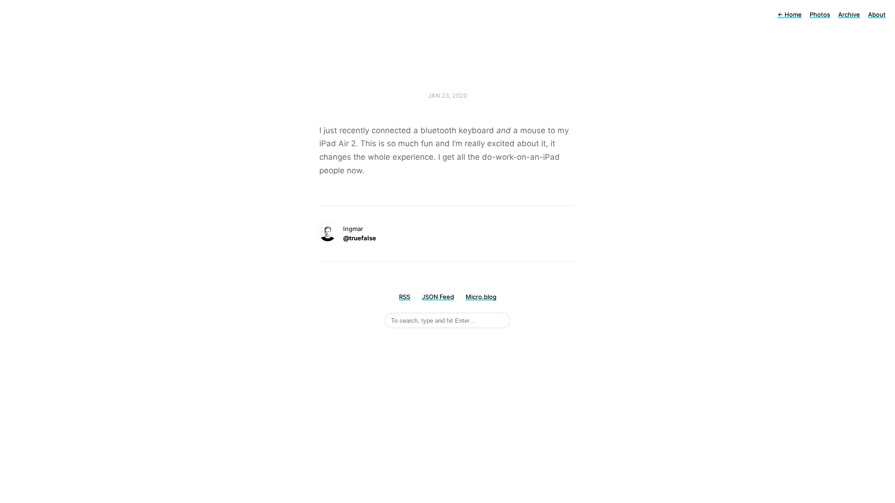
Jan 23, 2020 (447, 95)
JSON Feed (438, 296)
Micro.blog (481, 296)
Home (790, 14)
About (877, 14)
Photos (820, 14)
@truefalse (359, 238)
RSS (404, 296)
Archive (849, 14)
